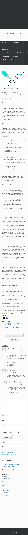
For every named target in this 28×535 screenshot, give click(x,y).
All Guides (15, 56)
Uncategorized (5, 493)
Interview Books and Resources (12, 324)
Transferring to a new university (8, 456)
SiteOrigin (15, 532)
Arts (3, 480)
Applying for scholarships (7, 451)
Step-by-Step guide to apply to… (14, 335)
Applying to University (6, 45)
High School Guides (15, 42)
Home (5, 42)
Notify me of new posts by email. (9, 435)
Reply (21, 350)
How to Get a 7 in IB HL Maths (10, 466)
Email (3, 420)
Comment (4, 401)
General (3, 485)
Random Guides (5, 56)
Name (3, 415)
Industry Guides (18, 52)
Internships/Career (5, 490)
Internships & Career (6, 52)
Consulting (4, 481)
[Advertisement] (14, 15)
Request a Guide (14, 59)
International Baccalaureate (7, 488)
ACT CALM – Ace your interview (12, 327)
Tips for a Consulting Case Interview (9, 454)
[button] (26, 53)
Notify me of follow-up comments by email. (11, 432)
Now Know (4, 63)
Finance (3, 483)
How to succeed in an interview (12, 323)
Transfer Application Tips (7, 449)
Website (3, 425)
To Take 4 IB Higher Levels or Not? (12, 462)
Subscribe (4, 59)
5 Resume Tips (9, 326)
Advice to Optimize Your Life (7, 452)
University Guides (5, 49)
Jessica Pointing (18, 90)
